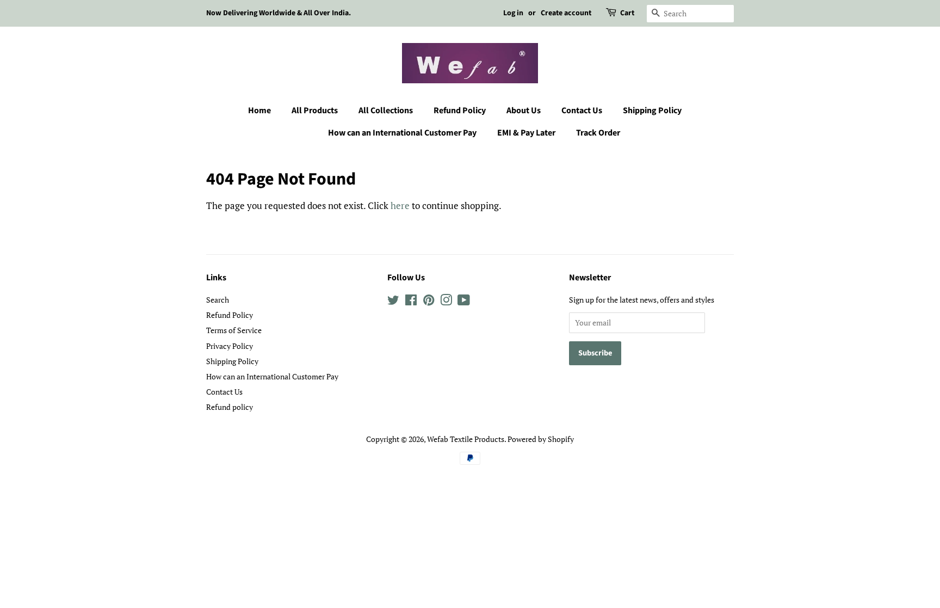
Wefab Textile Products (465, 439)
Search (217, 299)
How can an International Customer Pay (402, 133)
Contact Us (581, 110)
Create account (566, 13)
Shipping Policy (652, 110)
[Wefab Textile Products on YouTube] (463, 302)
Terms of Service (234, 330)
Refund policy (229, 407)
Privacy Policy (229, 346)
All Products (315, 110)
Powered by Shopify (541, 439)
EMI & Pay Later (526, 133)
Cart (627, 13)
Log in (513, 13)
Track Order (598, 133)
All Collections (385, 110)
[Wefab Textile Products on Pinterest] (429, 302)
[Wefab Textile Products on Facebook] (411, 302)
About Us (523, 110)
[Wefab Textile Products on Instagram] (446, 302)
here (400, 205)
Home (259, 110)
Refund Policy (460, 110)
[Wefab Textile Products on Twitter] (393, 302)
